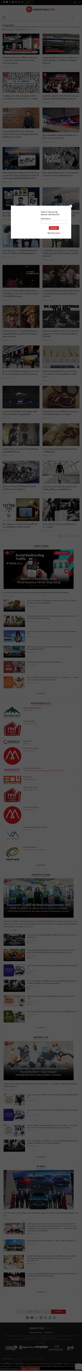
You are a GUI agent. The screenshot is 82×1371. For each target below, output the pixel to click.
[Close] (70, 206)
